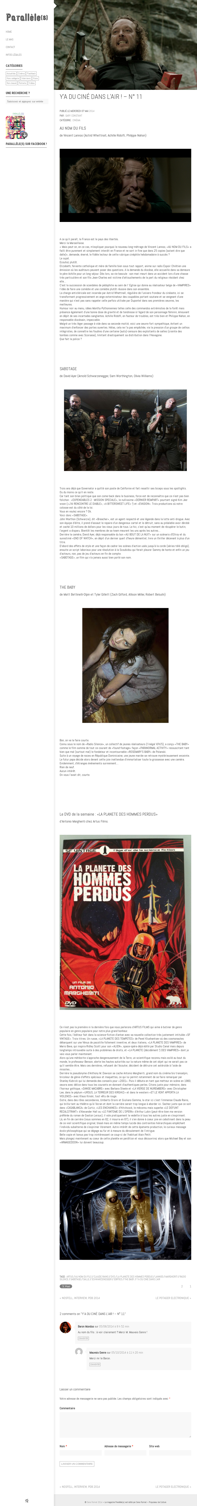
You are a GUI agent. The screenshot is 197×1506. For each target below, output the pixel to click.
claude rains (101, 1276)
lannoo (159, 1276)
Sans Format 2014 (94, 1502)
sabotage (75, 1279)
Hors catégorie (13, 78)
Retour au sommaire (189, 97)
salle (86, 1279)
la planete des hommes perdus (135, 1276)
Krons (35, 78)
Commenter (83, 1338)
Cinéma (21, 73)
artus (70, 1276)
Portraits (22, 83)
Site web (154, 1446)
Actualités (11, 73)
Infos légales (14, 54)
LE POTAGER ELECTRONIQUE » (173, 1298)
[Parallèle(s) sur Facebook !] (15, 6)
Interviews (26, 78)
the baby (129, 1279)
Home (9, 31)
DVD (113, 1276)
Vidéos (32, 83)
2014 (91, 111)
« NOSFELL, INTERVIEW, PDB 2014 (80, 1298)
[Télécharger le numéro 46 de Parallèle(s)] (25, 126)
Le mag (9, 39)
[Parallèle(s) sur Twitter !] (23, 6)
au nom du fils (83, 1276)
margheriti (171, 1276)
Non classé (11, 83)
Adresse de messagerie (118, 1446)
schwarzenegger (102, 1279)
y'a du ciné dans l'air (148, 1279)
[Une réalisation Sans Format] (27, 1500)
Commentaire (67, 1408)
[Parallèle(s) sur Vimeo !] (31, 6)
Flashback (31, 73)
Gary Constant (73, 115)
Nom (63, 1446)
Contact (10, 47)
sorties (118, 1279)
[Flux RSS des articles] (38, 6)
